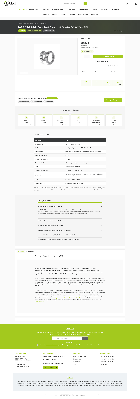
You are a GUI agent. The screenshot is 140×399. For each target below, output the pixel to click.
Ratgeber (104, 364)
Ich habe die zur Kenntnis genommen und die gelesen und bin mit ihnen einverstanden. (71, 345)
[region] (47, 56)
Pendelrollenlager (69, 298)
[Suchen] (85, 3)
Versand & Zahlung (107, 361)
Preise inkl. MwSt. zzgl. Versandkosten (90, 47)
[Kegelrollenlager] (47, 56)
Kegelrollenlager (34, 23)
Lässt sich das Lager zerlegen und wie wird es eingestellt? (55, 230)
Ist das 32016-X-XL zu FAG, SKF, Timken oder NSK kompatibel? (56, 235)
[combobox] (69, 3)
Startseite (20, 23)
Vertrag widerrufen (50, 367)
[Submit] (85, 338)
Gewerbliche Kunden (107, 359)
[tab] (21, 251)
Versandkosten (65, 394)
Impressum (76, 361)
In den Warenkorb (108, 56)
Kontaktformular (39, 301)
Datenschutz (77, 359)
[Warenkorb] (136, 3)
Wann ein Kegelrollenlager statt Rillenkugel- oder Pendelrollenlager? (58, 239)
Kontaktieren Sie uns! (107, 356)
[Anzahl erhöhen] (91, 56)
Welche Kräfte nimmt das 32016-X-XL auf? (50, 225)
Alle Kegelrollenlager (112, 100)
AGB (79, 345)
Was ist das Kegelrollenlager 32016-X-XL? (50, 206)
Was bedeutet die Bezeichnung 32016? (49, 221)
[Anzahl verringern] (82, 56)
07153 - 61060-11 (49, 360)
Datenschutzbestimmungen (53, 345)
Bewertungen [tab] (30, 252)
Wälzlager (26, 23)
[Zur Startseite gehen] (10, 3)
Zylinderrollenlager (81, 298)
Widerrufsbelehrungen (80, 356)
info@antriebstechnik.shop (53, 363)
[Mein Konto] (131, 3)
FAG (96, 71)
